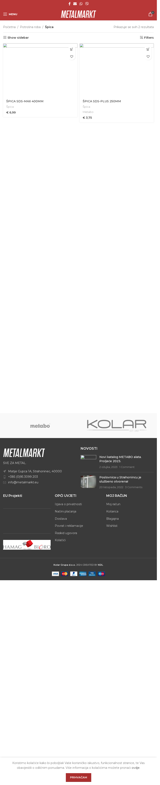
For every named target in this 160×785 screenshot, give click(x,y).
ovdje (136, 768)
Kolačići (60, 540)
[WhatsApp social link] (81, 4)
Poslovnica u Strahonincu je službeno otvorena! (120, 479)
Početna (9, 27)
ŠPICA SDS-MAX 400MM (25, 101)
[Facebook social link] (69, 4)
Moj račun (113, 504)
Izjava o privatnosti (68, 504)
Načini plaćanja (65, 511)
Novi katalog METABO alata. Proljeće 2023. (120, 459)
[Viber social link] (87, 4)
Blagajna (112, 519)
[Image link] (24, 452)
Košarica (112, 511)
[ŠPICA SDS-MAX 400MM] (40, 70)
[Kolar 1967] (117, 425)
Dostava (61, 519)
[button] (71, 49)
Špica (10, 106)
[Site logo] (78, 14)
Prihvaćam (78, 777)
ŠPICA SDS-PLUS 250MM (102, 101)
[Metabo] (40, 425)
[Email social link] (75, 4)
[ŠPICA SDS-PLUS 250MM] (117, 70)
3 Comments (133, 487)
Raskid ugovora (66, 533)
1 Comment (127, 467)
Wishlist (112, 526)
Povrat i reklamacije (69, 526)
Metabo (88, 112)
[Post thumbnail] (88, 462)
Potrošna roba (30, 27)
